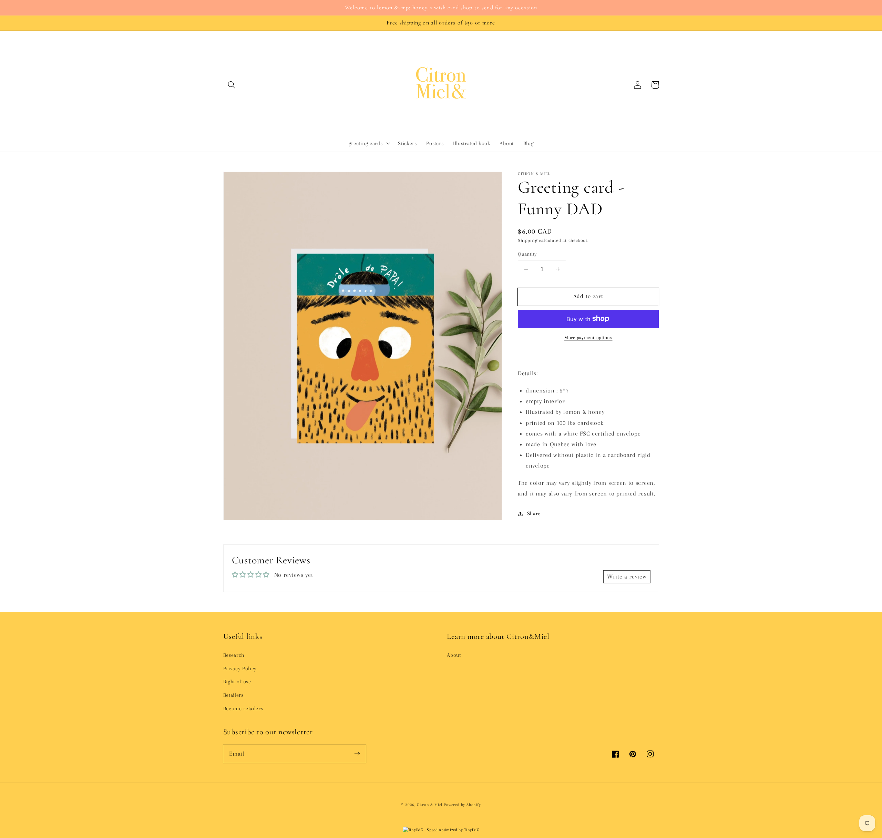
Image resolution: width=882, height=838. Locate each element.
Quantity (527, 254)
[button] (232, 85)
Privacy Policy (240, 668)
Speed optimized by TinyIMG (452, 830)
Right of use (237, 681)
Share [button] (534, 513)
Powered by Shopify (462, 805)
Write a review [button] (627, 576)
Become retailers (243, 708)
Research (234, 655)
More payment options (588, 337)
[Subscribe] (357, 754)
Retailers (233, 695)
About (454, 655)
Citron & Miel (430, 805)
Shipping (527, 240)
